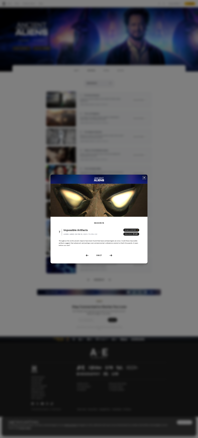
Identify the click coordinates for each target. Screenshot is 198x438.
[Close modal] (144, 177)
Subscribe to (128, 234)
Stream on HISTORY (130, 230)
